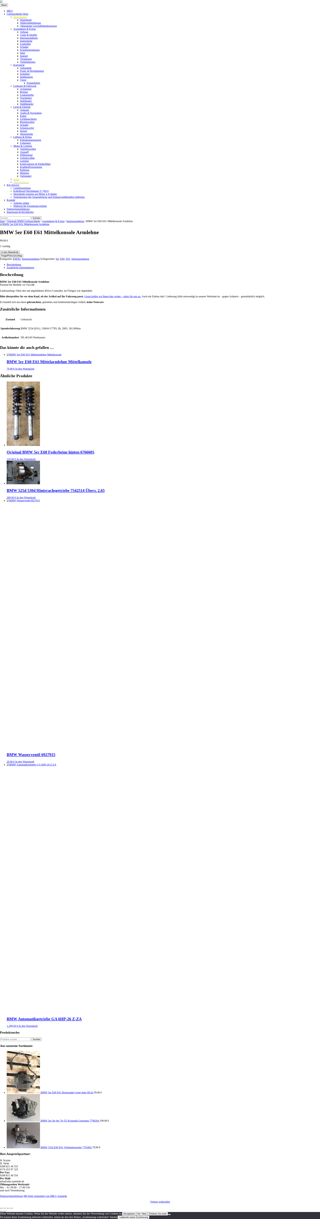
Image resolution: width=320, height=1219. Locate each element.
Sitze (22, 53)
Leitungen (25, 143)
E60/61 (17, 258)
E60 (62, 258)
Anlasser (24, 110)
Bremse (24, 92)
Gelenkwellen (27, 158)
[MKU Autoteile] (160, 1)
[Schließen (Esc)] (11, 1208)
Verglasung (26, 59)
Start (2, 221)
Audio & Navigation (31, 113)
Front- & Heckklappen (32, 71)
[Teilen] (8, 1208)
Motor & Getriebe (22, 146)
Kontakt (11, 200)
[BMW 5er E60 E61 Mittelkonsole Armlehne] (24, 224)
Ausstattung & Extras (24, 29)
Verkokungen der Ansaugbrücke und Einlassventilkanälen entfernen (49, 197)
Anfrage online (21, 203)
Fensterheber (33, 83)
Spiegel (24, 56)
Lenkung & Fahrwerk (24, 86)
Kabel (23, 116)
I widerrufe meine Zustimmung (133, 1217)
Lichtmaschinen (28, 119)
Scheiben (25, 74)
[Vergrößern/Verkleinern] (1, 1208)
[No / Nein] (169, 1214)
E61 (68, 258)
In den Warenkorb (9, 252)
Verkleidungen (27, 62)
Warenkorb (26, 20)
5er (57, 258)
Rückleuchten (27, 122)
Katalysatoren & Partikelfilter (35, 164)
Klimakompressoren (30, 140)
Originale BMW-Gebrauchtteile (23, 221)
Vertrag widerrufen (160, 1201)
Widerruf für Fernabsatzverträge (30, 206)
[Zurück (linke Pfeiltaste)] (1, 1211)
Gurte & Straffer (28, 35)
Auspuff (24, 152)
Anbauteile (26, 68)
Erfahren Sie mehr (158, 1213)
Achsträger (26, 89)
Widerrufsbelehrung (30, 23)
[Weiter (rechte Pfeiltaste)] (4, 1211)
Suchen (36, 1039)
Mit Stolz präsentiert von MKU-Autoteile (45, 1196)
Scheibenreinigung (30, 50)
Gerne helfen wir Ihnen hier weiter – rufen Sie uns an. (112, 296)
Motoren (24, 173)
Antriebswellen (28, 149)
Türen (23, 80)
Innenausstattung (29, 38)
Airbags (24, 32)
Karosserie (18, 65)
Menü (4, 5)
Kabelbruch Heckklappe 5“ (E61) (31, 191)
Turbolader (26, 176)
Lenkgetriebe (27, 95)
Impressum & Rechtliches (20, 212)
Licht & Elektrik (21, 107)
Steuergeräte (26, 134)
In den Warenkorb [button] (24, 368)
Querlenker (26, 98)
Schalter (24, 47)
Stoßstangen (26, 77)
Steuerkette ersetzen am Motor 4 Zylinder (35, 194)
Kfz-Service (13, 185)
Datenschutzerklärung (18, 209)
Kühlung (24, 170)
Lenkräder (25, 44)
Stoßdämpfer (27, 104)
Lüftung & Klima (22, 137)
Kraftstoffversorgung (31, 167)
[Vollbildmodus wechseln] (4, 1208)
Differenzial (26, 155)
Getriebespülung (22, 188)
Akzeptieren (129, 1213)
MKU (10, 11)
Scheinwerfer (27, 128)
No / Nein (142, 1213)
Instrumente (26, 41)
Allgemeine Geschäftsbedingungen (38, 26)
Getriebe (24, 161)
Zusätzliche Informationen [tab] (20, 267)
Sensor (23, 131)
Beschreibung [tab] (14, 264)
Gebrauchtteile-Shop (17, 14)
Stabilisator (26, 101)
